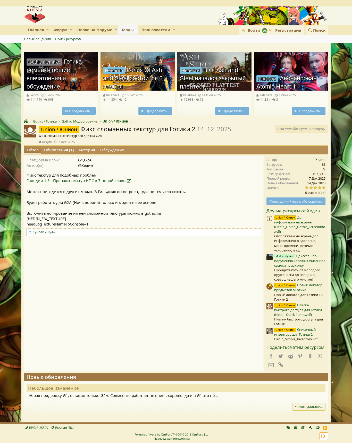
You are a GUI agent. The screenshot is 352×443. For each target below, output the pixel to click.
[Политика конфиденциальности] (310, 427)
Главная (36, 29)
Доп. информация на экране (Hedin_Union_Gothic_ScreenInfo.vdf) (299, 224)
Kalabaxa (112, 95)
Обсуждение (112, 149)
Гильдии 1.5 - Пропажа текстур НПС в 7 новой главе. (76, 180)
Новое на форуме (94, 29)
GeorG (34, 95)
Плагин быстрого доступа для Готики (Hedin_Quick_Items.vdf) (298, 310)
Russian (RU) (64, 427)
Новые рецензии (37, 39)
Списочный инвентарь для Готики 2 (295, 332)
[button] (47, 29)
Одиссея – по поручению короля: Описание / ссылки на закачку (299, 261)
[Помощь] (318, 427)
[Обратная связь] (295, 427)
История (87, 149)
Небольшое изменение (53, 388)
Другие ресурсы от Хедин (293, 211)
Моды (128, 29)
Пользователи (155, 29)
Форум (61, 29)
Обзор (33, 149)
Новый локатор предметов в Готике (298, 287)
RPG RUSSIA (38, 427)
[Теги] (288, 427)
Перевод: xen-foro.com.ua (172, 438)
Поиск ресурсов (68, 39)
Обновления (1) (59, 149)
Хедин (47, 142)
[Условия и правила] (303, 427)
